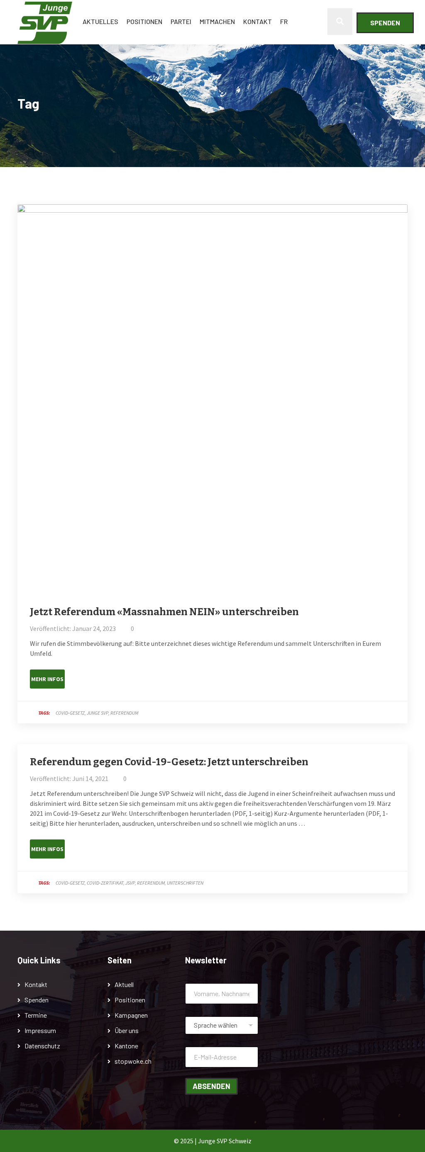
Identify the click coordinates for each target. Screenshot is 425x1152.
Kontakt (257, 21)
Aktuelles (100, 21)
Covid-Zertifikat (105, 883)
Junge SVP (97, 713)
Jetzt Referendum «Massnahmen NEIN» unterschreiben (164, 612)
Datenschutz (42, 1046)
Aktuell (124, 984)
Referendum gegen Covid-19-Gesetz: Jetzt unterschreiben (169, 762)
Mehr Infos (47, 679)
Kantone (126, 1046)
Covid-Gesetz (70, 713)
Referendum (124, 713)
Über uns (127, 1030)
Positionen (144, 21)
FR (284, 21)
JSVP (130, 883)
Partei (181, 21)
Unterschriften (185, 883)
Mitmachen (217, 21)
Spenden (385, 23)
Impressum (40, 1030)
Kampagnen (131, 1015)
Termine (35, 1015)
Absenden (211, 1086)
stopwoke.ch (133, 1061)
